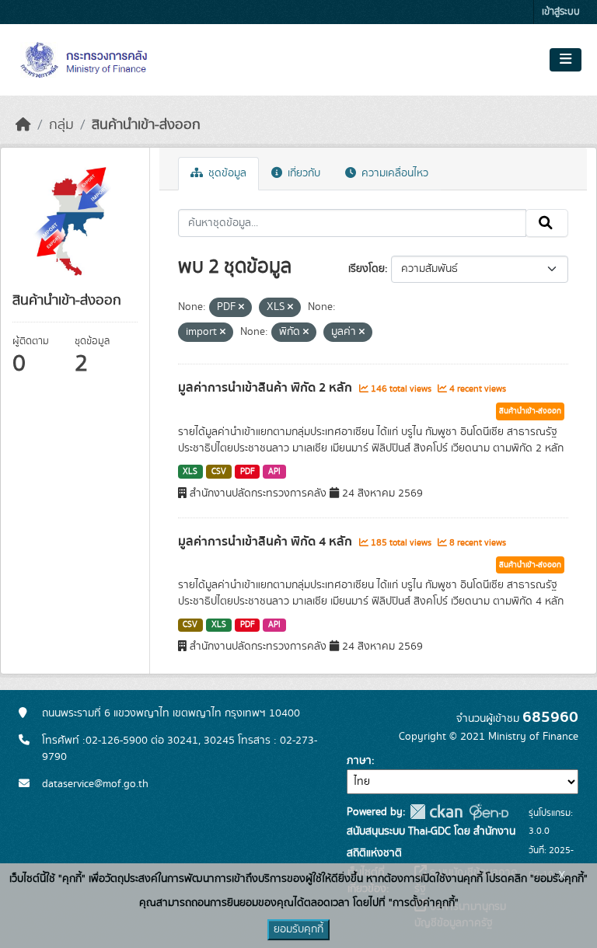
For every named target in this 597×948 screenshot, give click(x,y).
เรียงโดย (366, 269)
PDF (247, 471)
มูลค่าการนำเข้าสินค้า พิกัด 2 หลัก (266, 388)
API (274, 471)
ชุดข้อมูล (225, 173)
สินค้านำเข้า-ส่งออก (146, 125)
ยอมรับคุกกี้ (298, 929)
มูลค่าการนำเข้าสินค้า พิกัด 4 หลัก (266, 542)
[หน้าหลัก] (23, 125)
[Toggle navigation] (565, 59)
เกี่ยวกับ (302, 173)
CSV (218, 471)
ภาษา (359, 761)
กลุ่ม (61, 125)
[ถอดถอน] (241, 307)
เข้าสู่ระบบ (561, 12)
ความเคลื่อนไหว (393, 173)
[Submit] (546, 223)
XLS (190, 471)
